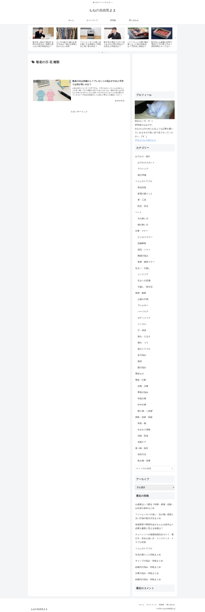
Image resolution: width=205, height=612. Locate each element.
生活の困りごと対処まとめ (148, 554)
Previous (30, 38)
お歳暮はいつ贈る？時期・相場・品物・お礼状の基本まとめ (154, 506)
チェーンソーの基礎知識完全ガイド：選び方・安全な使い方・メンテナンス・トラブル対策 (154, 538)
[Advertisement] (79, 71)
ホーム (141, 605)
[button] (172, 468)
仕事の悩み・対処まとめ (147, 573)
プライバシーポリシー (145, 140)
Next (175, 38)
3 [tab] (106, 52)
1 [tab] (99, 52)
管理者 (161, 605)
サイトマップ (151, 605)
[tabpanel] (43, 38)
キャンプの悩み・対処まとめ (149, 561)
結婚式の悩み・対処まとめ (148, 567)
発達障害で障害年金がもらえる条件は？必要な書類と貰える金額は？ (154, 526)
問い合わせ (170, 605)
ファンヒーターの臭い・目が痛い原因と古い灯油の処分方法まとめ (154, 516)
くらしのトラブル (143, 548)
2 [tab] (102, 52)
